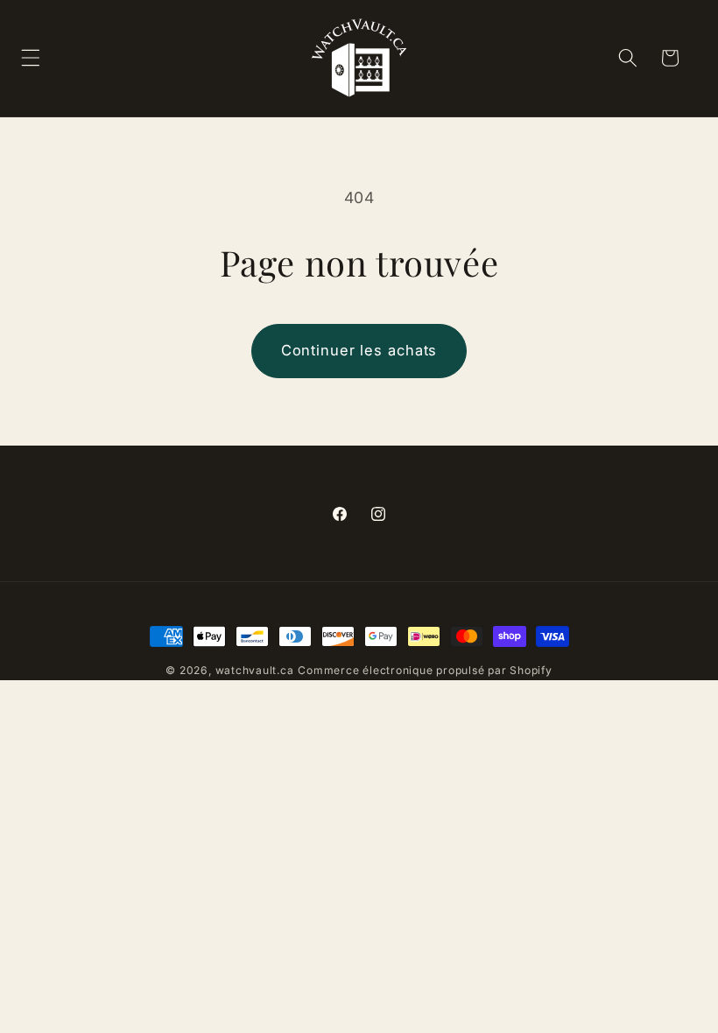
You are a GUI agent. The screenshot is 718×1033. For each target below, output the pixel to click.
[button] (627, 58)
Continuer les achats (359, 350)
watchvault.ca (254, 670)
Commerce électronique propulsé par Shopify (425, 670)
